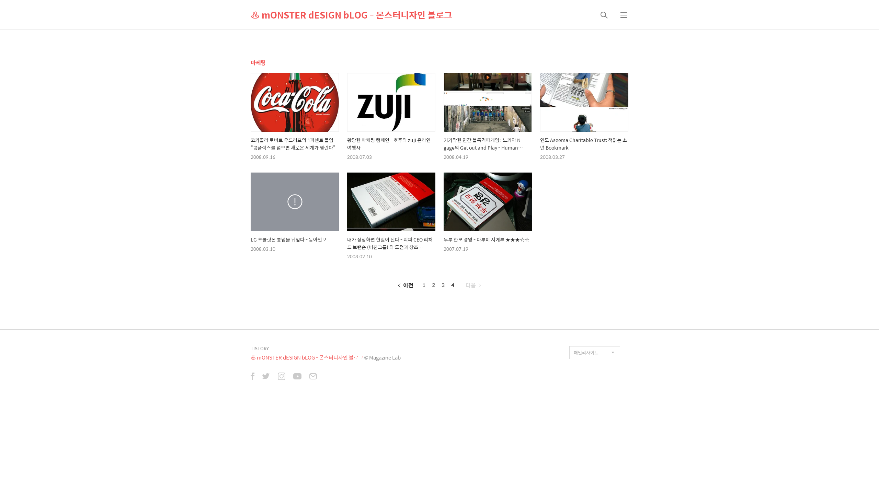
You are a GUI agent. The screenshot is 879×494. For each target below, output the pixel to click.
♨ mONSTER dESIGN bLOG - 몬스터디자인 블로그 (351, 15)
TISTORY (260, 348)
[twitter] (266, 377)
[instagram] (281, 377)
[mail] (313, 377)
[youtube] (297, 377)
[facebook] (252, 377)
